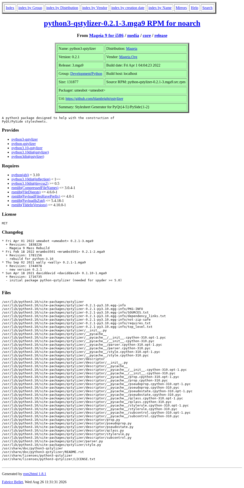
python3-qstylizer (24, 139)
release (160, 35)
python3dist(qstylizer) (27, 156)
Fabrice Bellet (12, 482)
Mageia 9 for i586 (106, 35)
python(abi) (20, 175)
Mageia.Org (128, 57)
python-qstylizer (23, 144)
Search (207, 8)
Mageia (131, 48)
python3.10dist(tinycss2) (29, 183)
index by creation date (127, 8)
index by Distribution (62, 8)
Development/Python (86, 74)
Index (10, 8)
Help (194, 8)
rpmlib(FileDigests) (26, 192)
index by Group (30, 8)
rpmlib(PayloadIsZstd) (28, 201)
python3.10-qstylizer (26, 148)
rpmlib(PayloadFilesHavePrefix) (35, 196)
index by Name (160, 8)
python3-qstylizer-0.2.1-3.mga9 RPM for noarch (122, 23)
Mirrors (181, 8)
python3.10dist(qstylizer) (30, 152)
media (133, 35)
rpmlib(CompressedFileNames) (34, 188)
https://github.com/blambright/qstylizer (94, 99)
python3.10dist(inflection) (30, 179)
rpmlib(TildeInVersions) (29, 205)
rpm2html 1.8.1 (34, 474)
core (147, 35)
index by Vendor (94, 8)
